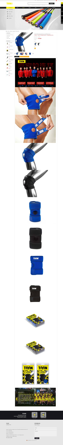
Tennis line (39, 5)
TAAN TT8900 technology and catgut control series (11, 63)
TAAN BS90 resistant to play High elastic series (11, 49)
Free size (35, 48)
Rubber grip (43, 5)
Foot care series (17, 31)
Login (37, 0)
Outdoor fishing (10, 11)
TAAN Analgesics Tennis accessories (10, 42)
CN (55, 0)
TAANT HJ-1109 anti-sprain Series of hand (11, 56)
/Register (39, 0)
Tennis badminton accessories (10, 10)
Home (17, 7)
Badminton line (34, 5)
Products (11, 31)
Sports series (14, 31)
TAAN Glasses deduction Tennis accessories (10, 70)
